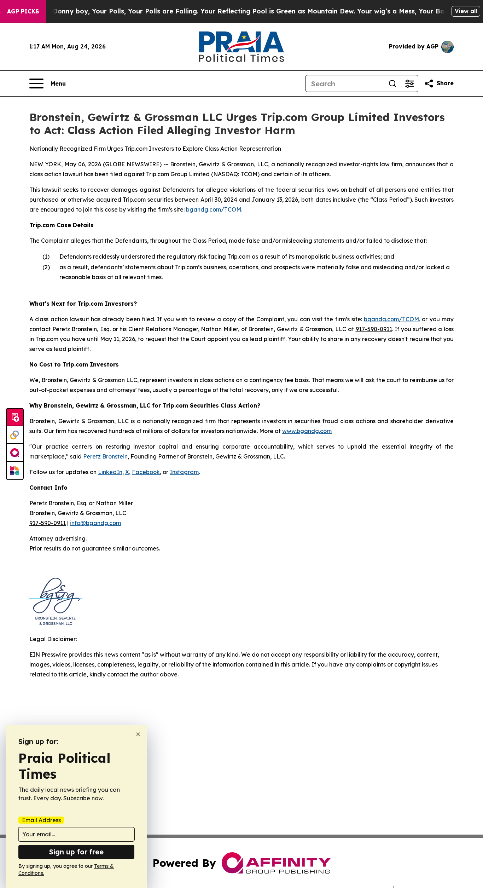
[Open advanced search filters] (409, 83)
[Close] (138, 734)
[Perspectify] (15, 435)
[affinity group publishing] (15, 453)
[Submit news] (15, 417)
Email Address (41, 820)
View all (466, 11)
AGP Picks (23, 11)
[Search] (392, 83)
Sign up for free (76, 851)
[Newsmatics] (15, 470)
